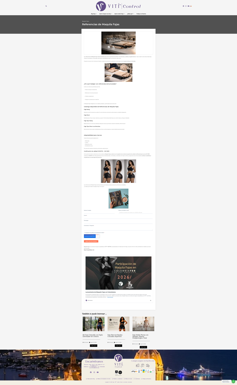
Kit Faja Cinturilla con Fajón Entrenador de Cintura (93, 335)
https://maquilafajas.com (89, 249)
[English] (190, 6)
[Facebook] (183, 6)
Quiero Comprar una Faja (105, 13)
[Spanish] (191, 6)
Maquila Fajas (85, 21)
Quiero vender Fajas (119, 13)
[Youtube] (188, 6)
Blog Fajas (93, 13)
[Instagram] (186, 6)
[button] (94, 13)
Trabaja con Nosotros (141, 13)
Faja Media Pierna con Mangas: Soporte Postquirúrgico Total (140, 336)
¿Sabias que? (130, 13)
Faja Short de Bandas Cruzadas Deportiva (115, 335)
